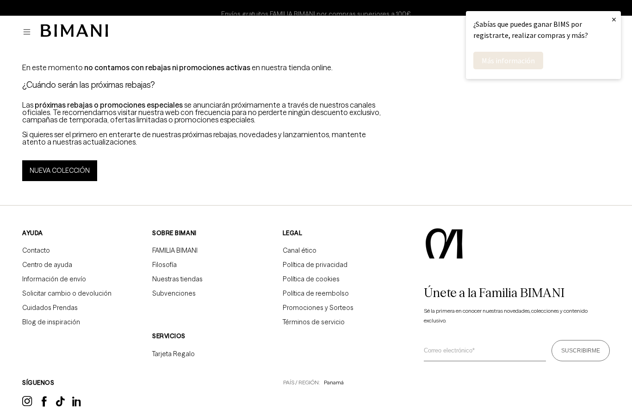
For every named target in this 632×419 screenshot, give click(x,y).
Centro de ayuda (47, 265)
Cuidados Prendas (50, 308)
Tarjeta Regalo (173, 354)
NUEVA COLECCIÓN (60, 170)
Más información (508, 60)
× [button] (614, 19)
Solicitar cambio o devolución (67, 293)
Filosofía (164, 265)
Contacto (36, 250)
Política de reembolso (316, 293)
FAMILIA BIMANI (175, 250)
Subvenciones (174, 293)
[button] (29, 32)
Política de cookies (311, 279)
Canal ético (299, 250)
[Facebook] (44, 404)
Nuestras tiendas (177, 279)
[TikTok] (60, 404)
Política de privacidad (315, 265)
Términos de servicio (314, 322)
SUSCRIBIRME (580, 350)
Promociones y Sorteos (318, 308)
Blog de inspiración (51, 322)
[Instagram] (27, 405)
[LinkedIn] (77, 405)
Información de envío (54, 279)
